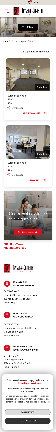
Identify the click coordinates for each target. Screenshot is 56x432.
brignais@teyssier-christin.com (20, 294)
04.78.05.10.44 (11, 291)
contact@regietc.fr (14, 359)
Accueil (6, 41)
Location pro (19, 41)
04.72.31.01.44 (11, 355)
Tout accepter (27, 420)
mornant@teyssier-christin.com (20, 327)
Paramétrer (27, 412)
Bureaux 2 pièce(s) (16, 99)
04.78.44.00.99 (12, 324)
